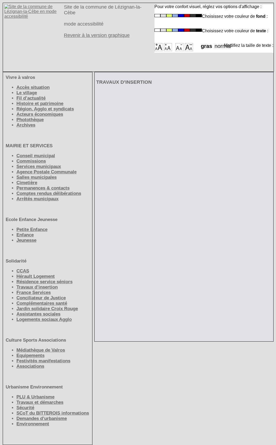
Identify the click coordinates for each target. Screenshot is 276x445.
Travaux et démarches (39, 402)
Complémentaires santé (41, 303)
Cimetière (26, 182)
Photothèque (30, 119)
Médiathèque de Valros (40, 350)
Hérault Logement (35, 276)
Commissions (31, 161)
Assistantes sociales (38, 314)
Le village (26, 92)
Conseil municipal (35, 155)
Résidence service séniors (44, 281)
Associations (30, 366)
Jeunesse (26, 240)
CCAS (22, 271)
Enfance (25, 234)
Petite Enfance (31, 229)
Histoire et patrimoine (39, 103)
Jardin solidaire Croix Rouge (47, 308)
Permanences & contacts (43, 188)
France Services (33, 292)
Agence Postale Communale (46, 171)
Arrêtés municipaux (37, 198)
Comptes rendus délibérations (48, 193)
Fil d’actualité (31, 98)
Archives (25, 125)
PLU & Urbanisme (35, 397)
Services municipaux (38, 166)
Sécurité (25, 407)
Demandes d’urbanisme (41, 418)
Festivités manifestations (43, 360)
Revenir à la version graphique (97, 35)
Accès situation (33, 87)
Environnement (32, 423)
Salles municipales (36, 177)
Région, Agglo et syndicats (45, 108)
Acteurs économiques (39, 114)
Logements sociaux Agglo (44, 319)
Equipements (30, 355)
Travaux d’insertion (37, 287)
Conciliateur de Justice (41, 297)
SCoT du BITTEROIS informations (52, 413)
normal (219, 44)
